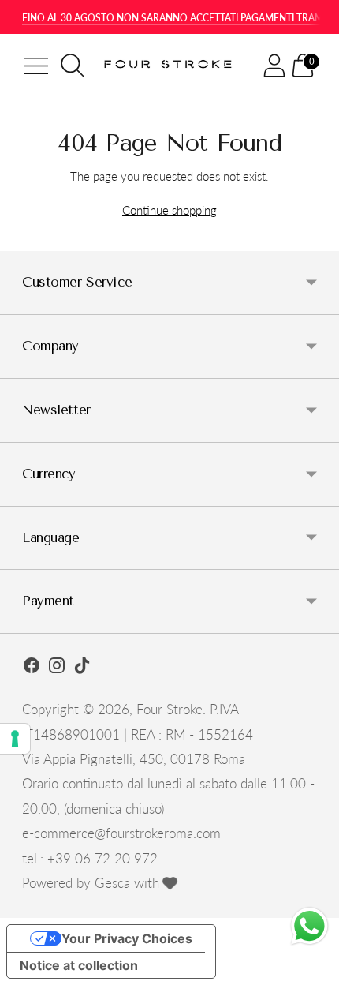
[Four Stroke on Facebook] (31, 668)
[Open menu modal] (36, 65)
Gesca (112, 883)
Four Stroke (169, 709)
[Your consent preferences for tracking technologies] (15, 739)
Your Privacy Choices (126, 938)
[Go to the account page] (274, 65)
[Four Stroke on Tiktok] (82, 668)
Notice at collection (79, 965)
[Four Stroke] (169, 65)
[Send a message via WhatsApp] (309, 926)
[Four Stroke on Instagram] (56, 668)
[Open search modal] (72, 65)
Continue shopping (169, 210)
